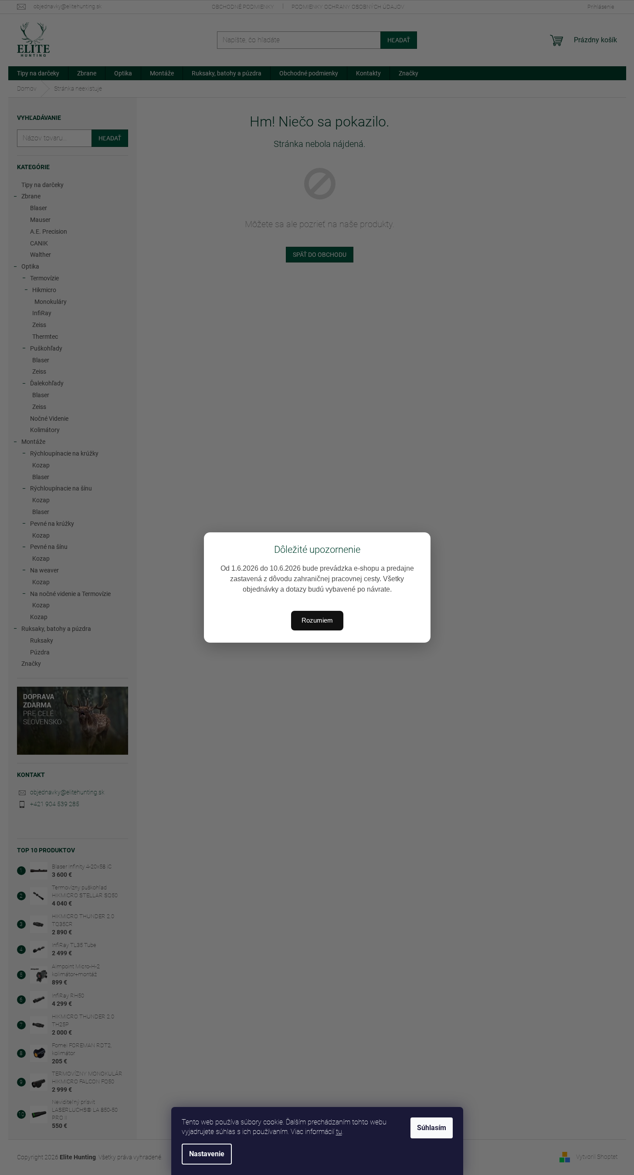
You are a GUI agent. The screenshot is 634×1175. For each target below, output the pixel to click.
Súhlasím (431, 1128)
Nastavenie (206, 1154)
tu (339, 1131)
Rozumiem (317, 620)
